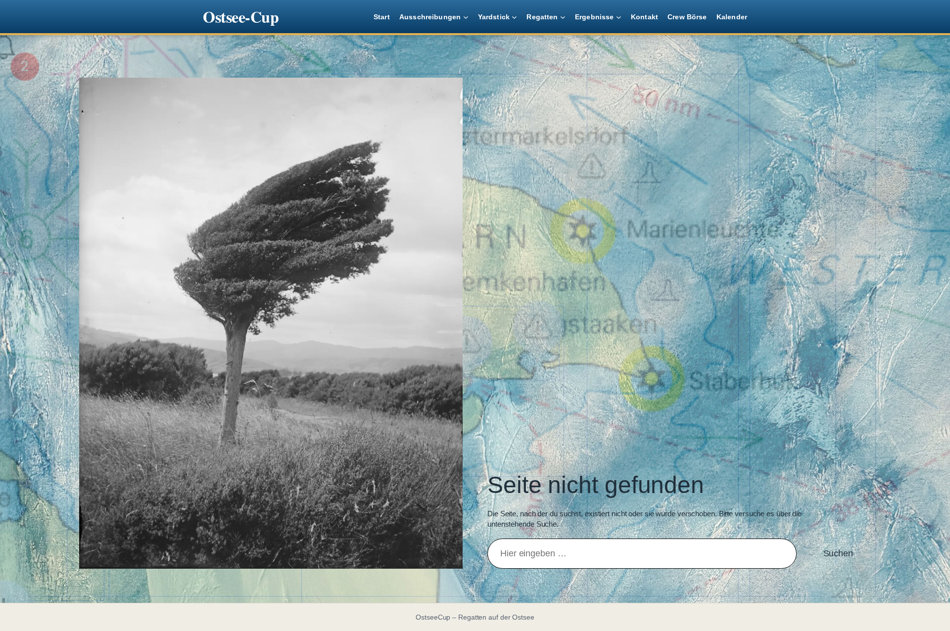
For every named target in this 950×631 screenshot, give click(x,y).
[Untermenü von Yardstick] (514, 16)
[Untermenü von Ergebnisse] (618, 16)
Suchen (838, 553)
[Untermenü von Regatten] (563, 16)
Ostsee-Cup (241, 16)
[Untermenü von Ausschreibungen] (466, 16)
